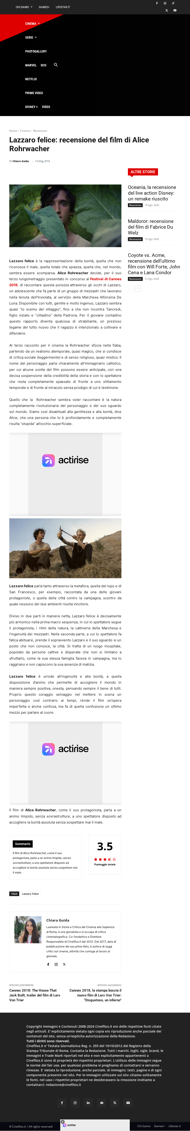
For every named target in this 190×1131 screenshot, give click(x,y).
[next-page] (138, 289)
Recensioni (40, 131)
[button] (55, 65)
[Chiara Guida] (27, 942)
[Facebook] (157, 3)
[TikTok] (173, 3)
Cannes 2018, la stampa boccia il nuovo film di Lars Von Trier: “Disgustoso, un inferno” (95, 995)
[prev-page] (131, 289)
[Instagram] (165, 3)
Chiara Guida (21, 161)
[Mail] (101, 1102)
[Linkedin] (94, 173)
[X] (166, 10)
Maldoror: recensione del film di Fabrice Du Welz (151, 227)
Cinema (25, 131)
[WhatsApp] (83, 173)
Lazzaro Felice (30, 893)
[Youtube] (174, 10)
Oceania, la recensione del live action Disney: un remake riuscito (152, 193)
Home (13, 131)
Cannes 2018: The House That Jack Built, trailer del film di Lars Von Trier (34, 995)
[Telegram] (104, 173)
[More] (116, 173)
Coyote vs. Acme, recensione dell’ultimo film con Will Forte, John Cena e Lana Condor (154, 263)
